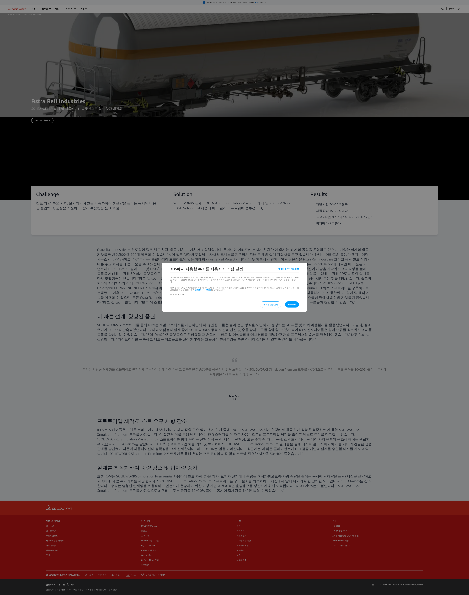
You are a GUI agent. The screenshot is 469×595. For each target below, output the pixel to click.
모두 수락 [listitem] (292, 304)
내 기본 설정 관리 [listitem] (270, 305)
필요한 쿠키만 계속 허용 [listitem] (288, 269)
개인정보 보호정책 (203, 290)
